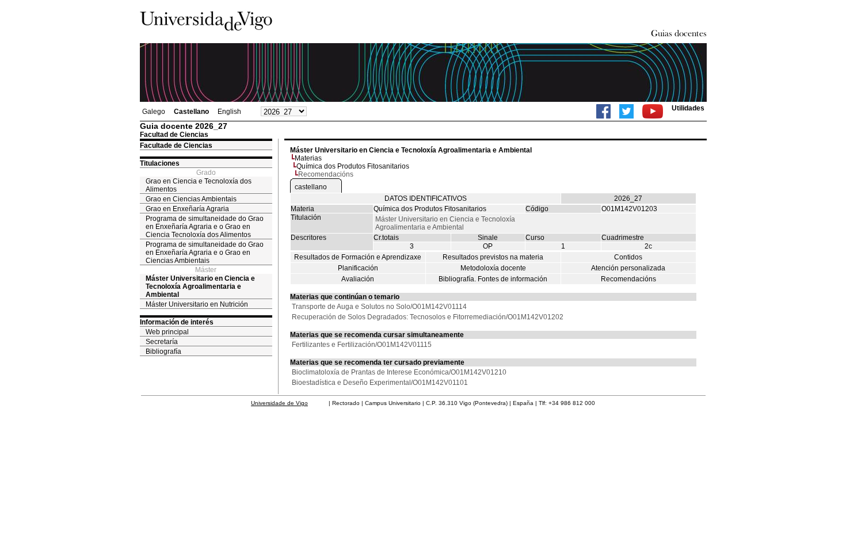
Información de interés (177, 322)
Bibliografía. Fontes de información (493, 279)
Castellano (191, 112)
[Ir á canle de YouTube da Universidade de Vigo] (652, 111)
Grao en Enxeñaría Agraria (187, 209)
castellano (311, 187)
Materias (308, 158)
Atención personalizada (628, 268)
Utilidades (688, 108)
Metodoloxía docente (493, 268)
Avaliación (357, 279)
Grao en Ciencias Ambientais (191, 199)
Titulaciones (160, 163)
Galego (153, 112)
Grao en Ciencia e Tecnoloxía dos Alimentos (198, 185)
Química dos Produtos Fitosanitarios (352, 166)
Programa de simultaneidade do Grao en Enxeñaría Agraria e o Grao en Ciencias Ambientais (205, 252)
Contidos (628, 257)
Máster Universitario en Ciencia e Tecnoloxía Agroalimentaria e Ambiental (200, 286)
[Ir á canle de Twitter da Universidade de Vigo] (626, 111)
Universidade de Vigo (279, 403)
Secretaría (162, 342)
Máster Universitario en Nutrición (197, 304)
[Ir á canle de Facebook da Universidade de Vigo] (603, 111)
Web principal (167, 332)
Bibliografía (163, 351)
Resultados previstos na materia (493, 257)
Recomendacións (628, 279)
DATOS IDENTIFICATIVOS (425, 198)
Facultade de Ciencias (176, 146)
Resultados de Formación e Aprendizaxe (357, 257)
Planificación (358, 268)
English (229, 112)
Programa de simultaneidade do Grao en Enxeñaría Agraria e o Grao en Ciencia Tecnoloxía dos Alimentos (205, 227)
